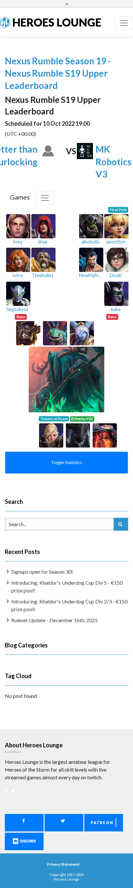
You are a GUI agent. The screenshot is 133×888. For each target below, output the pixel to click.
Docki (116, 275)
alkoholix (90, 241)
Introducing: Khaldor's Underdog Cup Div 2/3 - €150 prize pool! (69, 605)
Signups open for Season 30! (42, 572)
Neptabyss (17, 309)
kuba (115, 309)
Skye (42, 241)
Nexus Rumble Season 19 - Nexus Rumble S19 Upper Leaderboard (58, 73)
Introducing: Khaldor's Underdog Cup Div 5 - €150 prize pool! (67, 586)
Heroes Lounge (55, 22)
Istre (17, 275)
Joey (17, 241)
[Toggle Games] (45, 197)
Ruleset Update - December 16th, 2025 (54, 620)
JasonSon (116, 241)
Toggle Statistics (66, 462)
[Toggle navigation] (124, 22)
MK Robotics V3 (113, 161)
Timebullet (43, 275)
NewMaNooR (93, 275)
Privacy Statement (63, 864)
